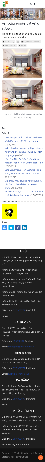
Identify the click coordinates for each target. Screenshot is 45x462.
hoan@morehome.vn (19, 374)
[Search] (35, 4)
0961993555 (18, 341)
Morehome (26, 453)
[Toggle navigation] (41, 4)
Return (23, 46)
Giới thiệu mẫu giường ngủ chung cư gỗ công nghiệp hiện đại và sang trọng (23, 184)
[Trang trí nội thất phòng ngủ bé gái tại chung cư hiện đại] (22, 63)
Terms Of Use (21, 457)
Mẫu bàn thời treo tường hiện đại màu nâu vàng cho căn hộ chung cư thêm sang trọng (24, 152)
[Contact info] (40, 457)
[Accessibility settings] (31, 4)
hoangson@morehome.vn (21, 346)
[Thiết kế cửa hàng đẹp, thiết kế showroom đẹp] (5, 4)
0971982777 (19, 310)
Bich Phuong (9, 42)
